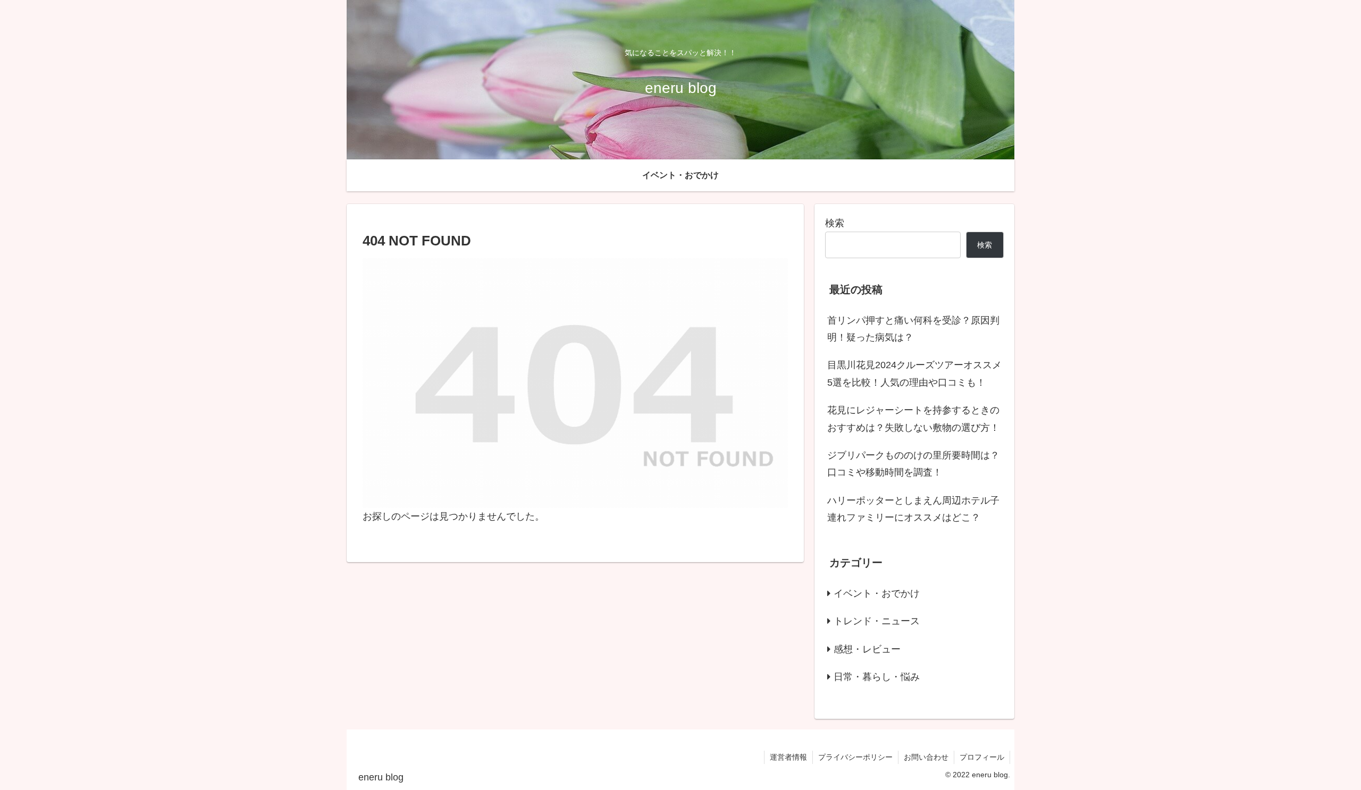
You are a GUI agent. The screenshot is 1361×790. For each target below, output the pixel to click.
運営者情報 (788, 757)
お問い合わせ (926, 757)
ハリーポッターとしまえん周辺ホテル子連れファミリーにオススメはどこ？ (913, 509)
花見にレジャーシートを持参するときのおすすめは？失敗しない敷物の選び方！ (913, 418)
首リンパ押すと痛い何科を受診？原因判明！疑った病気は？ (913, 329)
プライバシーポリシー (855, 757)
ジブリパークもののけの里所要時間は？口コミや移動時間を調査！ (913, 464)
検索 (834, 223)
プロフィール (982, 757)
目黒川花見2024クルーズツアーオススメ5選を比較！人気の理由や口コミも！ (914, 373)
